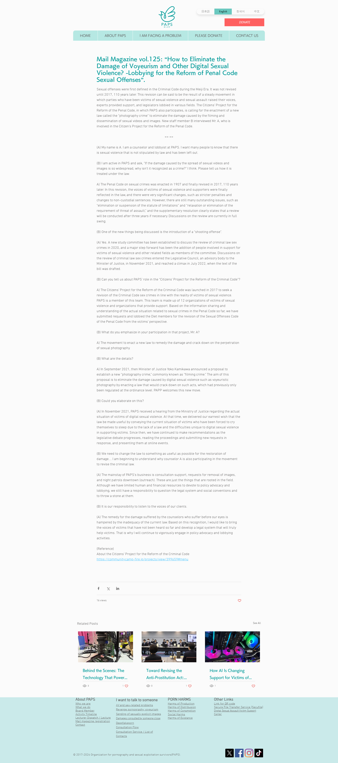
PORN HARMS (179, 699)
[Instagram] (249, 753)
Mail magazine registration (93, 721)
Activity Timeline (86, 714)
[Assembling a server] (105, 646)
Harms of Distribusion (182, 707)
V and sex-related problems (135, 705)
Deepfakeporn (125, 723)
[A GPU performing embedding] (232, 646)
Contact (80, 725)
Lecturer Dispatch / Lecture (93, 718)
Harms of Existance (180, 718)
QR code (230, 703)
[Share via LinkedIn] (118, 588)
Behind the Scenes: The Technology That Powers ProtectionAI (104, 675)
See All (257, 623)
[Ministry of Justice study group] (169, 646)
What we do (83, 707)
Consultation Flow (127, 727)
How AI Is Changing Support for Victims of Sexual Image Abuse (229, 675)
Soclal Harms (176, 714)
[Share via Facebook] (98, 588)
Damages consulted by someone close (138, 718)
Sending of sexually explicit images (138, 714)
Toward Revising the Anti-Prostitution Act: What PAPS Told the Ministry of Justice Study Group (167, 675)
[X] (229, 753)
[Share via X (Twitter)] (108, 588)
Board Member (85, 711)
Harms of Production (181, 703)
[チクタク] (258, 753)
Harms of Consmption (182, 711)
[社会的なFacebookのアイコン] (239, 753)
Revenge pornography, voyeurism (137, 709)
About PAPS (85, 699)
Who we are (83, 703)
